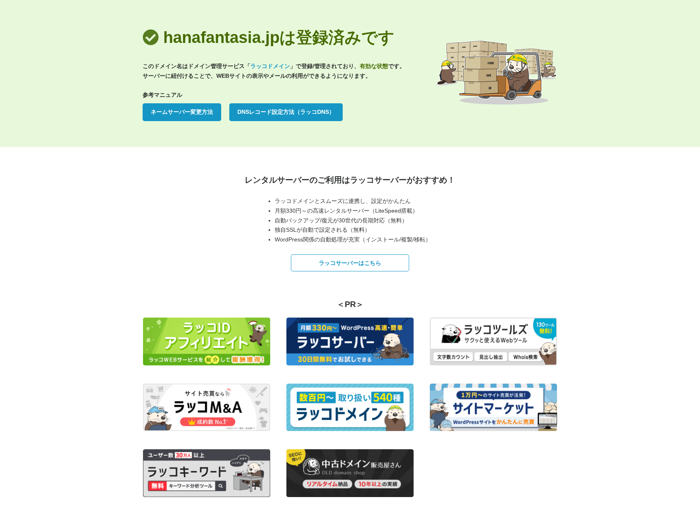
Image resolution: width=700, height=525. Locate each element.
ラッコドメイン (270, 66)
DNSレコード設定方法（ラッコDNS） (286, 112)
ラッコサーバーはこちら (350, 263)
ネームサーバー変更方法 (182, 112)
